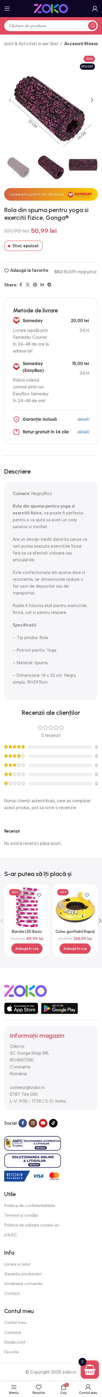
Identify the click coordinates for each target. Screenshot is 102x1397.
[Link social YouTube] (43, 1123)
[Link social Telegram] (49, 285)
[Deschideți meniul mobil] (7, 8)
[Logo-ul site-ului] (51, 8)
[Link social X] (27, 285)
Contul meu (15, 1322)
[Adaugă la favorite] (39, 895)
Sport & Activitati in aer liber (30, 43)
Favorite (11, 1352)
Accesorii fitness (81, 43)
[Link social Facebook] (20, 285)
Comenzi (12, 1332)
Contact (12, 1293)
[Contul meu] (95, 8)
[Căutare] (92, 25)
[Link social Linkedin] (42, 285)
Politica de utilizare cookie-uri (31, 1225)
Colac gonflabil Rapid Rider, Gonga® (75, 933)
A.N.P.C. (10, 1235)
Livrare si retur (17, 1264)
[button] (10, 100)
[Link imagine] (25, 990)
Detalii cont (14, 1342)
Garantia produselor (23, 1274)
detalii (83, 419)
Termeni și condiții (21, 1215)
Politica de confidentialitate (29, 1205)
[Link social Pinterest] (35, 285)
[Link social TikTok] (53, 1123)
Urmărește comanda (23, 1283)
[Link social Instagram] (33, 1123)
